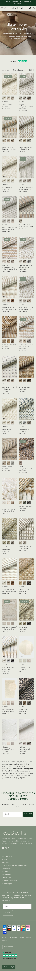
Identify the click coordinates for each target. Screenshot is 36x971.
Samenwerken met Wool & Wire (14, 865)
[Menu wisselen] (2, 8)
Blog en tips (7, 856)
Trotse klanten (8, 878)
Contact (5, 859)
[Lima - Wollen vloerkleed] (9, 167)
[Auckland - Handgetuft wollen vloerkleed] (26, 730)
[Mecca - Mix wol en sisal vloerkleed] (26, 127)
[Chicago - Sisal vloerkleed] (26, 569)
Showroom (6, 868)
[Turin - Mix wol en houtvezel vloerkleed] (9, 569)
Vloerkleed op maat (9, 881)
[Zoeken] (6, 8)
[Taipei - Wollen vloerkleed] (26, 409)
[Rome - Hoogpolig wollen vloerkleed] (9, 489)
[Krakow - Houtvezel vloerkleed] (26, 489)
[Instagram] (6, 848)
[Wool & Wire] (18, 8)
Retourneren (13, 937)
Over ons (5, 862)
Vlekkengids (7, 884)
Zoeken (4, 940)
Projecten (6, 871)
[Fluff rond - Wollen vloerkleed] (26, 647)
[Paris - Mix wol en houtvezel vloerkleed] (26, 207)
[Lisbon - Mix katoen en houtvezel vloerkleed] (9, 647)
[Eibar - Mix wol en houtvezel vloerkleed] (9, 287)
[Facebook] (3, 848)
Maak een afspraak (11, 2)
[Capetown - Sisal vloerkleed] (26, 367)
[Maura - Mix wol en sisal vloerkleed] (26, 529)
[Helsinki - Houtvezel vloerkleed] (9, 327)
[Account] (30, 8)
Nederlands (8, 947)
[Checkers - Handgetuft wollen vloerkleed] (9, 730)
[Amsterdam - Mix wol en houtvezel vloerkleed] (9, 367)
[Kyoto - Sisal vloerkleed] (26, 689)
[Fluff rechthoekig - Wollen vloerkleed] (9, 689)
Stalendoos (6, 875)
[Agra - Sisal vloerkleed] (9, 529)
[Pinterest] (8, 848)
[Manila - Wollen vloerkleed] (9, 409)
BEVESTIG (28, 814)
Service (22, 937)
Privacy (28, 937)
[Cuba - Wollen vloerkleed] (9, 449)
